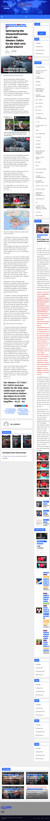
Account (38, 818)
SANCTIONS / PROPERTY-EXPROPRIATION (40, 194)
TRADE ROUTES (40, 199)
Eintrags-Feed (39, 46)
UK (36, 202)
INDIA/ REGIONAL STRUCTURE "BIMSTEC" (40, 152)
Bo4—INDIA (39, 106)
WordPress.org (39, 53)
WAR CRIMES (39, 215)
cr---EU (7, 26)
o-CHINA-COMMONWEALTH (40, 176)
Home (34, 818)
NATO (25, 26)
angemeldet (10, 456)
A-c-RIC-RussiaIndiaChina (11, 24)
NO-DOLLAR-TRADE (41, 169)
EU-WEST (38, 144)
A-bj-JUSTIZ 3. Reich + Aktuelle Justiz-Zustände (42, 72)
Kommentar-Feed (40, 50)
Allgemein (38, 81)
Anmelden (38, 43)
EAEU (37, 130)
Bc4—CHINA (39, 99)
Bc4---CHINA (46, 595)
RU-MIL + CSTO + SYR (42, 185)
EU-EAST (38, 140)
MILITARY (21, 26)
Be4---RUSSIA (46, 597)
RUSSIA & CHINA (40, 189)
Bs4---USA (23, 24)
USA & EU (38, 212)
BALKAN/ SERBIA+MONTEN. (41, 95)
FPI (25, 9)
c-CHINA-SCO (39, 113)
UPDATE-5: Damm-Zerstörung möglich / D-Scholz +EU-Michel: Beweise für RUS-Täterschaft (22, 411)
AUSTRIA (18, 24)
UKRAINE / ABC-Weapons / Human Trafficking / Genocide (41, 207)
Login (42, 818)
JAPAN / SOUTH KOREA (40, 158)
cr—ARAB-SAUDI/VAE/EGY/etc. (41, 117)
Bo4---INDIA (46, 599)
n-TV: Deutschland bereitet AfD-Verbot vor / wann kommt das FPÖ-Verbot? (10, 411)
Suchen (37, 24)
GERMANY (16, 26)
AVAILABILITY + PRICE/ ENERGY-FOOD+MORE (40, 90)
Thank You (47, 818)
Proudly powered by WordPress (7, 817)
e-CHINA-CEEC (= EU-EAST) (41, 126)
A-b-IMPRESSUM (40, 67)
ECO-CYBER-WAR (40, 133)
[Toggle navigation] (26, 17)
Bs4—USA (38, 110)
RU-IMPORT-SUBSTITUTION (40, 181)
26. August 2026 (42, 243)
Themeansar (3, 818)
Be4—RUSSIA (39, 103)
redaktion (14, 51)
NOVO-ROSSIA (39, 172)
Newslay (19, 817)
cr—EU (37, 122)
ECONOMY (12, 26)
